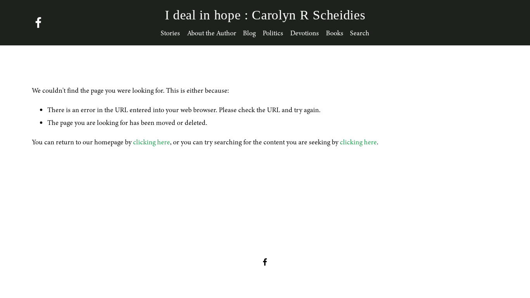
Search (359, 33)
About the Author (211, 33)
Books (334, 33)
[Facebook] (38, 22)
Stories (170, 33)
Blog (249, 33)
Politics (273, 33)
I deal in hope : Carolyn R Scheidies (265, 14)
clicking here (151, 142)
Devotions (304, 33)
